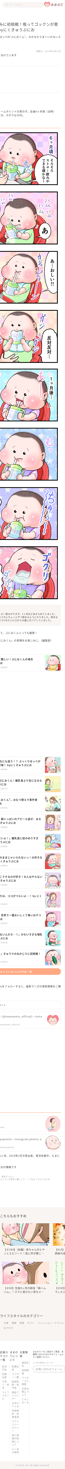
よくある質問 (15, 1450)
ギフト (31, 1322)
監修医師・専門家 (15, 1384)
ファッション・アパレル (51, 1322)
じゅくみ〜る (25, 1401)
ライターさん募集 (25, 1381)
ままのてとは (15, 1404)
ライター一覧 (15, 1375)
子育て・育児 (5, 1384)
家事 (22, 1322)
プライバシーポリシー (15, 1426)
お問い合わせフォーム (48, 1369)
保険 (14, 1322)
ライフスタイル (5, 1395)
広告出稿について (25, 1391)
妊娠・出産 (5, 1375)
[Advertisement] (32, 711)
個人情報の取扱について (15, 1440)
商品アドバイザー (15, 1395)
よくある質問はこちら (41, 1362)
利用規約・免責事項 (15, 1413)
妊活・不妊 (5, 1368)
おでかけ (8, 1327)
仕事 (6, 1322)
